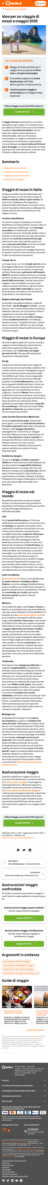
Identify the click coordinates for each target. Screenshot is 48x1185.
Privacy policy (6, 1163)
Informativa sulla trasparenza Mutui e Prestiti (15, 1176)
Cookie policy (5, 1167)
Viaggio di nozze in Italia (15, 168)
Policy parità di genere (8, 1172)
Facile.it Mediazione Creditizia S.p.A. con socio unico (28, 1149)
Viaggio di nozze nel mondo (16, 175)
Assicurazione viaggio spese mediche (24, 907)
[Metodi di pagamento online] (24, 1112)
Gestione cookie (6, 1169)
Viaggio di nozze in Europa (16, 172)
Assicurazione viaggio (14, 179)
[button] (3, 3)
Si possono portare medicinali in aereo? (13, 1012)
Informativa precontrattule (9, 1174)
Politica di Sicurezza (7, 1165)
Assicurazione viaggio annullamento (24, 930)
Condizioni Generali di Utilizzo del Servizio (14, 1161)
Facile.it (37, 1036)
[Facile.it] (14, 4)
